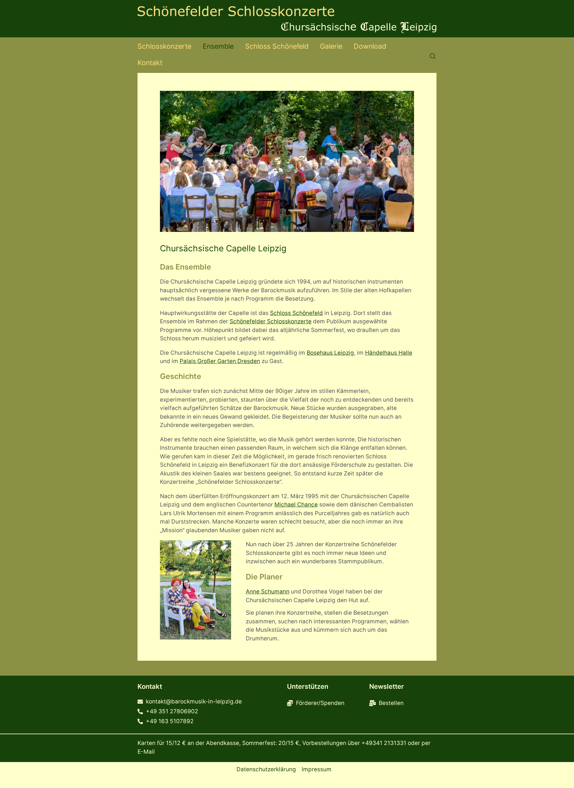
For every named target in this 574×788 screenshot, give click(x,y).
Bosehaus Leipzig (330, 352)
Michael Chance (296, 504)
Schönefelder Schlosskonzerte (271, 321)
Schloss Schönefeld (296, 313)
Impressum (317, 769)
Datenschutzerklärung (266, 769)
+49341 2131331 (383, 743)
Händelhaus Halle (388, 352)
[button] (433, 56)
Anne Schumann (267, 591)
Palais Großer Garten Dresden (220, 361)
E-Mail (146, 751)
